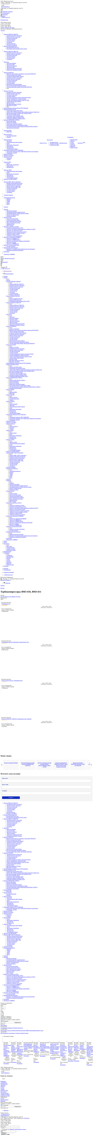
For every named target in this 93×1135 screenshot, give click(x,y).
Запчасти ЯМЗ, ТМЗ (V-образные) (17, 455)
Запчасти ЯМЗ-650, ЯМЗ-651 (16, 284)
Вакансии (3, 1101)
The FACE (26, 1118)
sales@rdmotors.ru (5, 6)
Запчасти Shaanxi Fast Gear (16, 298)
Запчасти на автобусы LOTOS (16, 505)
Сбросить (9, 1016)
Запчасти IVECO (13, 426)
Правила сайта (4, 1090)
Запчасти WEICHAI (14, 329)
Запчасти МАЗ (13, 433)
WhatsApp (7, 583)
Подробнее (6, 1063)
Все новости (4, 1025)
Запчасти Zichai (13, 493)
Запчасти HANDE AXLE (15, 367)
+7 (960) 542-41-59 (5, 17)
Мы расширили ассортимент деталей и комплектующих (14, 1033)
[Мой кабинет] (1, 264)
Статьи (2, 1087)
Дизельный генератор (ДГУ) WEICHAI (19, 417)
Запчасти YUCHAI (14, 347)
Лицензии (3, 1085)
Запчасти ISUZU (13, 397)
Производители (4, 1099)
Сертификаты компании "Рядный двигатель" (12, 1028)
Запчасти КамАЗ (13, 404)
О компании (9, 555)
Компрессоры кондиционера (16, 534)
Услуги (2, 1098)
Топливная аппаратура (15, 471)
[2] (3, 605)
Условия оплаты (5, 1093)
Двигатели (12, 317)
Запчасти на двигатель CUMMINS (17, 518)
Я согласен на (14, 1129)
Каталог (8, 280)
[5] (6, 605)
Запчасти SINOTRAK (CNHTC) (17, 380)
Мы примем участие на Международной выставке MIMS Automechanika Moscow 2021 (22, 1030)
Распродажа (5, 1021)
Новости (3, 1086)
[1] (2, 605)
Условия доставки (5, 1094)
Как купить (9, 546)
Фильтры (11, 483)
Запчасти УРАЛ (13, 442)
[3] (4, 605)
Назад (7, 278)
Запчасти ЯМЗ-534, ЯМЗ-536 (16, 305)
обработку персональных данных (17, 1129)
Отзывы (3, 1089)
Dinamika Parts (4, 1084)
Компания (3, 1081)
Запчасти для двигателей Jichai (17, 529)
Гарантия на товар (5, 1095)
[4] (5, 605)
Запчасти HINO (13, 392)
